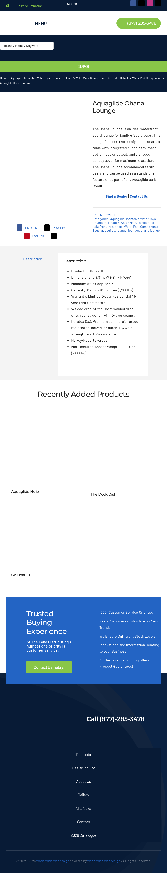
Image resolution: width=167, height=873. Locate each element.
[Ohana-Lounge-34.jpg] (43, 154)
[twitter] (141, 3)
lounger (133, 230)
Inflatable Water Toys (141, 219)
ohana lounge (150, 230)
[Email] (54, 236)
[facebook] (133, 3)
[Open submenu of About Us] (151, 781)
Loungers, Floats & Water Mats (114, 222)
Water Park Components (141, 226)
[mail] (158, 3)
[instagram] (150, 3)
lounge (122, 230)
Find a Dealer (116, 196)
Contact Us (139, 196)
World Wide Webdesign (52, 861)
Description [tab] (32, 258)
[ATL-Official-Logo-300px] (18, 17)
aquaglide (108, 230)
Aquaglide (117, 219)
